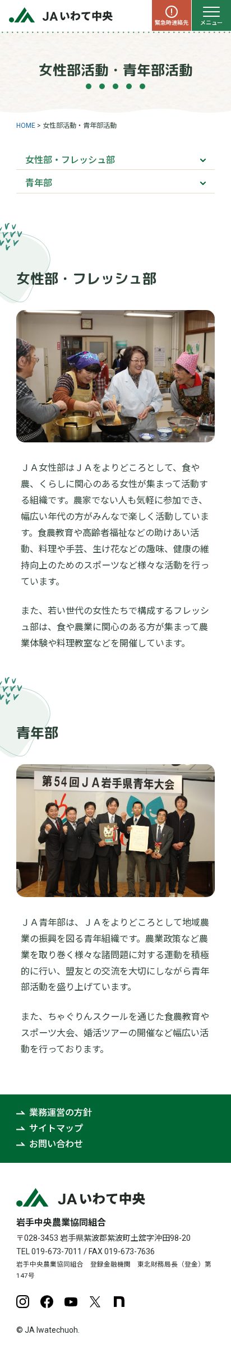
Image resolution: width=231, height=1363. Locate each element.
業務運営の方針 (60, 1112)
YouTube (70, 1301)
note (119, 1301)
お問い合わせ (56, 1144)
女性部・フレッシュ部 (70, 160)
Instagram (22, 1301)
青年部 (38, 183)
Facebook (46, 1301)
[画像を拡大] (200, 324)
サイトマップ (56, 1128)
